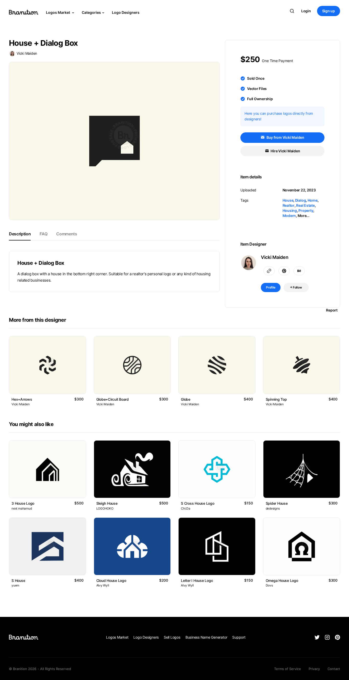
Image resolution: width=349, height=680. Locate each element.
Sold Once (255, 78)
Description (20, 233)
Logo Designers (125, 12)
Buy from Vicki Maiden (285, 137)
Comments (66, 233)
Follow (297, 287)
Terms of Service (287, 669)
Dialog (300, 200)
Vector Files (257, 88)
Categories (91, 12)
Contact (334, 669)
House (288, 200)
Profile (270, 287)
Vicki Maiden (27, 53)
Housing (290, 210)
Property (305, 210)
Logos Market (58, 12)
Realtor (289, 205)
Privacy (314, 669)
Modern (289, 215)
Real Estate (305, 205)
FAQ (43, 233)
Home (313, 200)
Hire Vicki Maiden (285, 151)
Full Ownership (260, 99)
